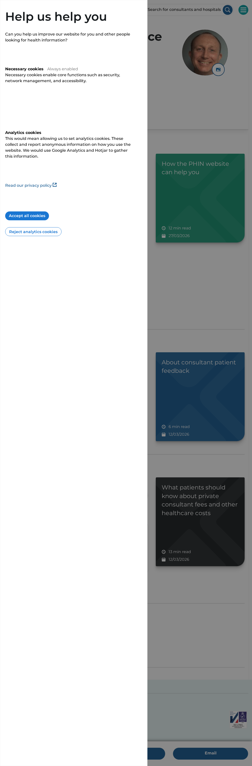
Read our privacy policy (28, 185)
